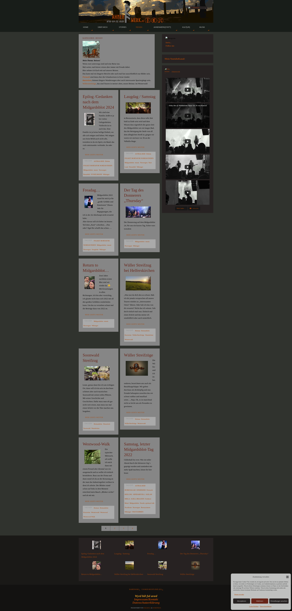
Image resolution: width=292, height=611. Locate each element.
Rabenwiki (134, 589)
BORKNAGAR (130, 490)
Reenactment (145, 507)
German (195, 8)
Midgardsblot (88, 170)
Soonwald (86, 428)
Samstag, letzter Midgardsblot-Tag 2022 (139, 449)
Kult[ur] (148, 499)
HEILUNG (128, 494)
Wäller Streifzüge (138, 355)
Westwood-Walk (96, 444)
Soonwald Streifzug (155, 574)
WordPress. (157, 608)
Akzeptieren (241, 601)
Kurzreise (128, 335)
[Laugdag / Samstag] (129, 545)
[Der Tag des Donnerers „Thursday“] (195, 545)
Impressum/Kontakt (146, 599)
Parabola (147, 608)
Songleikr (95, 249)
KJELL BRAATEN (137, 499)
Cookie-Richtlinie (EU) (152, 589)
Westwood (104, 512)
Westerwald (129, 339)
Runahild (86, 174)
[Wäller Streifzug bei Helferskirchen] (129, 566)
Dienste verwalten (239, 594)
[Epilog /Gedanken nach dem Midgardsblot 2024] (96, 545)
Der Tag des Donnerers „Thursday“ (134, 195)
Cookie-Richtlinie (254, 606)
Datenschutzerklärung (146, 602)
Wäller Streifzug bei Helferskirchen (128, 574)
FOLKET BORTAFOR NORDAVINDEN (97, 166)
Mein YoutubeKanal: (175, 59)
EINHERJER (141, 490)
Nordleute (128, 507)
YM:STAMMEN (137, 512)
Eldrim (107, 161)
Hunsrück (106, 424)
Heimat (137, 331)
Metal (127, 503)
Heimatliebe (145, 331)
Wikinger (106, 174)
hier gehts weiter (94, 155)
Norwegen (102, 170)
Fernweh (150, 490)
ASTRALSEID (99, 161)
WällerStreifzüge (138, 335)
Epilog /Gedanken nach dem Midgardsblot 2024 (98, 102)
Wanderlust (149, 335)
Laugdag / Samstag (139, 96)
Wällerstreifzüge (89, 84)
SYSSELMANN (96, 174)
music (96, 170)
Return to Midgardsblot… (91, 574)
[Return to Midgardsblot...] (96, 566)
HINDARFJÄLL (139, 494)
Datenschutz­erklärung (265, 606)
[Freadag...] (162, 545)
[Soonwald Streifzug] (162, 566)
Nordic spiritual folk (147, 503)
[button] (287, 577)
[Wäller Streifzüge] (195, 566)
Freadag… (91, 190)
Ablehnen (259, 601)
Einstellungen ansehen (279, 601)
